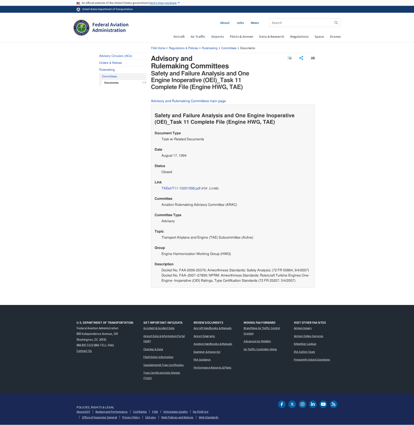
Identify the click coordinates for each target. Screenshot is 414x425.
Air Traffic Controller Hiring (260, 349)
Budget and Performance (112, 411)
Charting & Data (153, 349)
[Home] (100, 28)
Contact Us (84, 351)
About (225, 22)
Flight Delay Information (158, 357)
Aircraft (179, 36)
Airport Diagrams (204, 336)
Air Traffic (198, 36)
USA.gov (150, 417)
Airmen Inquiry (303, 328)
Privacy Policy (131, 417)
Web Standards (208, 417)
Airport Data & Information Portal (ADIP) (164, 338)
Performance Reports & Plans (212, 367)
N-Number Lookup (305, 344)
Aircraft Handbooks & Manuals (213, 328)
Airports (217, 36)
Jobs (240, 22)
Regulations (299, 36)
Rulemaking (210, 48)
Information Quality (175, 411)
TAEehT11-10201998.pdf (181, 188)
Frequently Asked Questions (312, 359)
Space (319, 36)
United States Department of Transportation (107, 9)
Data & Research (271, 36)
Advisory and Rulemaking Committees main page (188, 101)
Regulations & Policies (183, 48)
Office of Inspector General (99, 417)
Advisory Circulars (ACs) (115, 56)
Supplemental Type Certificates (163, 365)
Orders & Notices (110, 62)
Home (158, 48)
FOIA (155, 411)
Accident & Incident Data (158, 328)
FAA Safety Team (304, 352)
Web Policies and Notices (177, 417)
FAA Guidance (202, 359)
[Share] (301, 58)
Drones (335, 36)
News (255, 22)
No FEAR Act (200, 411)
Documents (111, 82)
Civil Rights (140, 411)
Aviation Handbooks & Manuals (213, 344)
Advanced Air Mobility (257, 341)
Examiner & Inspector (207, 352)
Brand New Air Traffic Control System (262, 330)
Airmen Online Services (308, 336)
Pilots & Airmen (241, 36)
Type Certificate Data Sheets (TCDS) (161, 375)
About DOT (83, 411)
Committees (229, 48)
